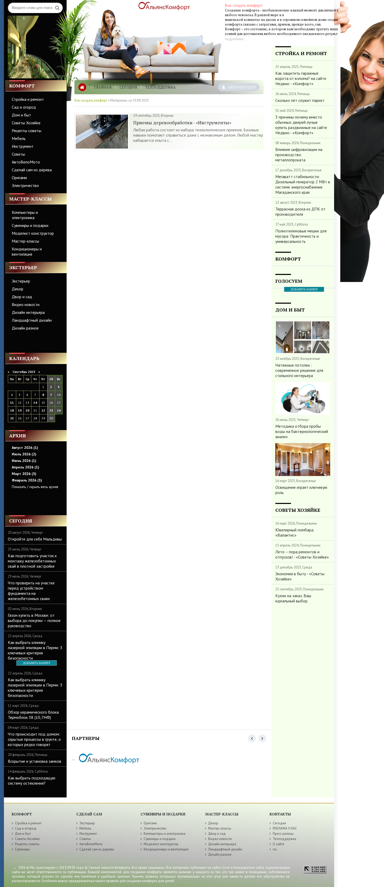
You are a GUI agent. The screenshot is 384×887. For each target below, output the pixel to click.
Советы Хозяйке (26, 122)
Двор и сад (22, 296)
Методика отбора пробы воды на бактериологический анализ (301, 431)
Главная (103, 87)
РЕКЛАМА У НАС (285, 828)
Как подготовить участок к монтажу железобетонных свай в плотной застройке (32, 561)
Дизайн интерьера (28, 312)
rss (275, 849)
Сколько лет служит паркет (299, 100)
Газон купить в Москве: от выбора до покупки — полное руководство (34, 620)
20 (27, 410)
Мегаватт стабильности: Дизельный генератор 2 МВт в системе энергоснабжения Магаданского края (302, 184)
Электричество (25, 185)
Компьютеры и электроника (25, 215)
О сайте (278, 844)
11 (12, 402)
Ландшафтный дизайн (32, 320)
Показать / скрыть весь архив (35, 486)
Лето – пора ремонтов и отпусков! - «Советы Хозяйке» (302, 554)
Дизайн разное (25, 328)
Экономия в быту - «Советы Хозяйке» (299, 576)
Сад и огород (24, 107)
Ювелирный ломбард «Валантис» (294, 532)
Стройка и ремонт (28, 99)
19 (20, 410)
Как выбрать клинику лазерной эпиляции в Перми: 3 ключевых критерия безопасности (35, 650)
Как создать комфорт (90, 100)
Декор (17, 288)
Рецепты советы (26, 130)
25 (12, 418)
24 (59, 410)
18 (12, 410)
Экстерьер (21, 281)
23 (51, 410)
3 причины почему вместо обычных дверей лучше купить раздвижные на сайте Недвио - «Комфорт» (301, 124)
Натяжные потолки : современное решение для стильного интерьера (299, 370)
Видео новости (25, 304)
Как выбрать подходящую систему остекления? (31, 780)
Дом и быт (21, 115)
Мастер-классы (25, 241)
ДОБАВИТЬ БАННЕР (36, 663)
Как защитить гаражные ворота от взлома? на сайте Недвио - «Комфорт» (300, 78)
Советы (18, 154)
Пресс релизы (283, 833)
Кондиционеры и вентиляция (27, 251)
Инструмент (22, 146)
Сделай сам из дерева (32, 169)
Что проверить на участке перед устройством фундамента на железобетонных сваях (31, 590)
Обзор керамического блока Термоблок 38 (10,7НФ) (33, 714)
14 (35, 402)
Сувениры (22, 849)
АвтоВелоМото (26, 162)
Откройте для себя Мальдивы (35, 539)
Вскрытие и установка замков (34, 761)
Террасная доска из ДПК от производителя (300, 211)
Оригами (19, 177)
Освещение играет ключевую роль (301, 490)
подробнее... (235, 39)
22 (43, 410)
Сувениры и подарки (30, 225)
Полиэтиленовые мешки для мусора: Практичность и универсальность (301, 236)
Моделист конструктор (33, 233)
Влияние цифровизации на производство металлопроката (298, 154)
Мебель (19, 138)
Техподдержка (160, 87)
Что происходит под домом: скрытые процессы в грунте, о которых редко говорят (34, 739)
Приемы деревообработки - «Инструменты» (182, 122)
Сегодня (128, 87)
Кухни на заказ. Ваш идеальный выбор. (293, 598)
